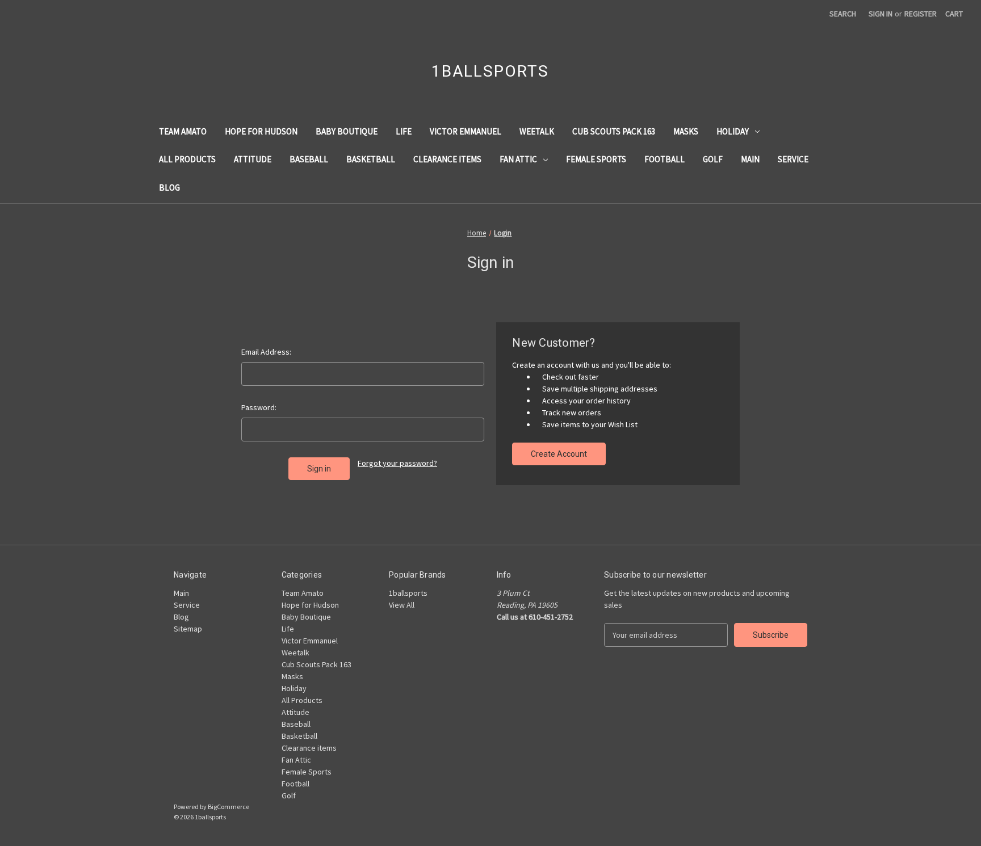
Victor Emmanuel (465, 131)
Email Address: (266, 352)
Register (920, 14)
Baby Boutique (347, 131)
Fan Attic (518, 159)
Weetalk (536, 131)
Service (793, 159)
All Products (187, 159)
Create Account (559, 453)
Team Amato (183, 131)
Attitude (252, 159)
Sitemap (188, 629)
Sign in (880, 14)
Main (750, 159)
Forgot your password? (397, 463)
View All (401, 605)
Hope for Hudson (261, 131)
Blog (169, 187)
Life (404, 131)
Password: (258, 407)
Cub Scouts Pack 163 (613, 131)
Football (664, 159)
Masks (685, 131)
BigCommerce (228, 806)
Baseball (309, 159)
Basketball (370, 159)
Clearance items (447, 159)
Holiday (732, 131)
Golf (713, 159)
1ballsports (408, 593)
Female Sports (596, 159)
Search (842, 14)
